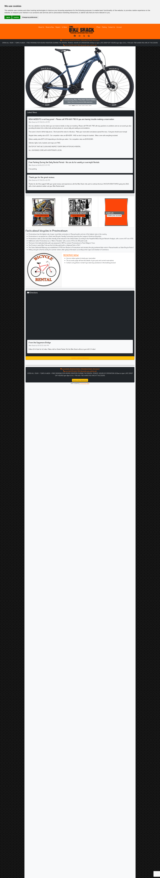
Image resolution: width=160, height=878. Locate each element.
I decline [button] (16, 17)
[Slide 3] (80, 92)
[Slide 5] (86, 92)
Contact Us (111, 27)
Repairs (57, 27)
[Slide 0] (70, 92)
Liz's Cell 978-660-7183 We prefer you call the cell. (81, 45)
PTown (98, 27)
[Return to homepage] (81, 29)
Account (119, 27)
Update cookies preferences (80, 344)
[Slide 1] (73, 92)
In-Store (64, 27)
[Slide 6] (90, 92)
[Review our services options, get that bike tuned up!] (80, 198)
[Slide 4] (83, 92)
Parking (104, 27)
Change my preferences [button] (29, 17)
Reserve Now (50, 27)
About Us (41, 27)
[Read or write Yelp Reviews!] (84, 36)
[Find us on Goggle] (88, 36)
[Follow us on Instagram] (79, 36)
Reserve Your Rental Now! (80, 367)
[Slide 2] (76, 92)
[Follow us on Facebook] (74, 36)
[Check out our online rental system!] (43, 198)
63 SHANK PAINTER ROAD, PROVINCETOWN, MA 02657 (81, 40)
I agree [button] (8, 17)
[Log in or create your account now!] (116, 198)
